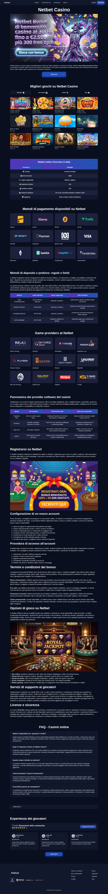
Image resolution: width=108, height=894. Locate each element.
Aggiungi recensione (88, 826)
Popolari (19, 92)
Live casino (41, 92)
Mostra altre (54, 854)
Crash (64, 92)
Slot (86, 92)
